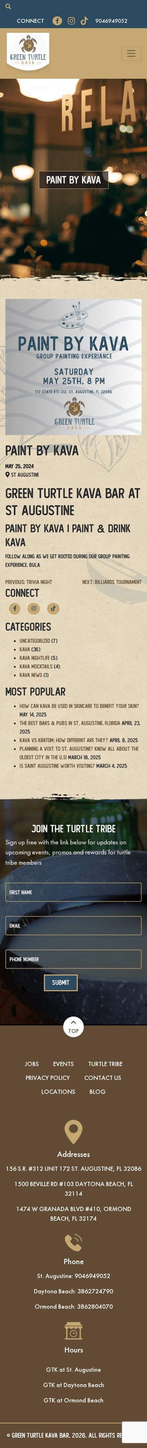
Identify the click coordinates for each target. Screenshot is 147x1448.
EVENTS (63, 1064)
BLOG (98, 1091)
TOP (73, 1031)
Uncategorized (35, 641)
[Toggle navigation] (131, 53)
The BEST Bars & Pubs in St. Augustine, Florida (70, 723)
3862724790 (95, 1291)
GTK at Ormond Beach (73, 1400)
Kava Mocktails (36, 666)
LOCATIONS (58, 1091)
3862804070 (95, 1306)
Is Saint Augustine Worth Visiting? (57, 766)
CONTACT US (102, 1078)
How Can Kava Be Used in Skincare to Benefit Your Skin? (79, 706)
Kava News (31, 675)
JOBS (32, 1064)
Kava (25, 649)
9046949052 (111, 21)
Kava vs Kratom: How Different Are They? (64, 740)
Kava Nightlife (35, 658)
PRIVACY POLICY (48, 1078)
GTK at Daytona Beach (73, 1385)
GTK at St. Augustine (73, 1369)
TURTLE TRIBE (105, 1064)
